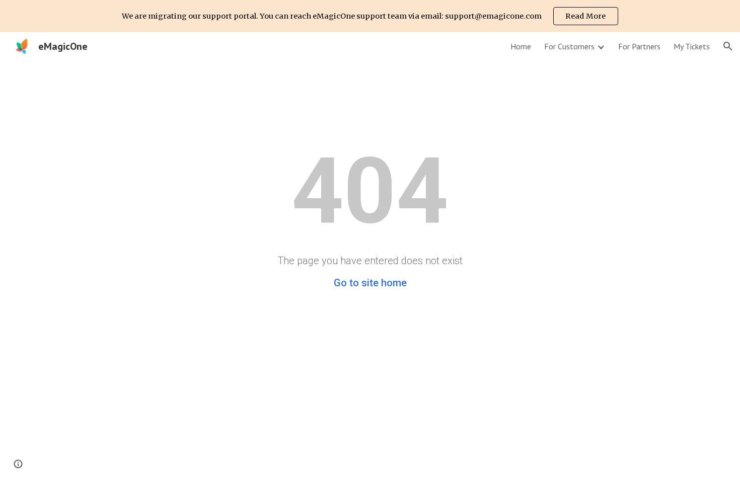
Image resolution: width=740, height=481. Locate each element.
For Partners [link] (639, 46)
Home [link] (520, 46)
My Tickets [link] (692, 46)
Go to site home (370, 283)
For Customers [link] (569, 46)
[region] (370, 16)
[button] (728, 46)
